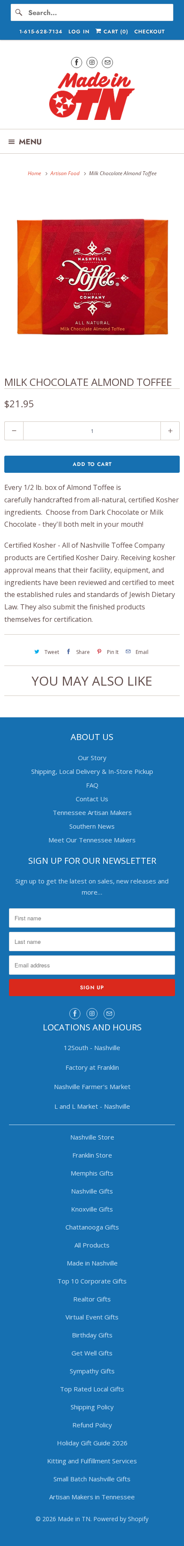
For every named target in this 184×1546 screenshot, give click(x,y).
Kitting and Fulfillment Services (92, 1460)
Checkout (149, 32)
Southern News (92, 826)
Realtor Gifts (92, 1299)
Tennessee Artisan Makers (92, 812)
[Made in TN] (92, 97)
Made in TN (74, 1519)
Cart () (114, 32)
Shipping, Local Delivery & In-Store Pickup (92, 771)
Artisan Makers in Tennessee (92, 1496)
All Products (92, 1245)
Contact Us (92, 798)
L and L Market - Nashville (92, 1106)
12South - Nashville (92, 1047)
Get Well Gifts (92, 1353)
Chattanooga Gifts (92, 1227)
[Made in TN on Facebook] (76, 62)
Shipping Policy (92, 1407)
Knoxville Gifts (92, 1209)
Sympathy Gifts (92, 1371)
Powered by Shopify (120, 1519)
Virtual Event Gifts (92, 1317)
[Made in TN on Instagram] (92, 62)
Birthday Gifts (92, 1335)
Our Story (92, 757)
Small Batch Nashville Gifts (92, 1478)
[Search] (19, 12)
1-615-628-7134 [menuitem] (40, 32)
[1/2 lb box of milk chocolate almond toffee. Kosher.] (92, 275)
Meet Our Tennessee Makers (92, 840)
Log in (78, 32)
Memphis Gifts (92, 1173)
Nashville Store (92, 1137)
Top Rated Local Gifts (92, 1389)
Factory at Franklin (92, 1067)
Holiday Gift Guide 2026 (92, 1443)
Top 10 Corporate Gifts (92, 1281)
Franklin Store (92, 1155)
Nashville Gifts (92, 1191)
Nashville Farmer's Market (92, 1086)
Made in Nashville (92, 1263)
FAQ (92, 785)
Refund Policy (92, 1425)
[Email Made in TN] (107, 62)
